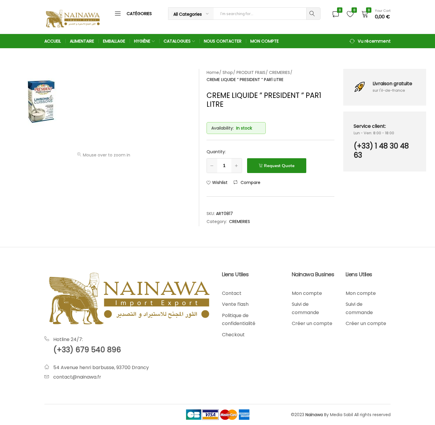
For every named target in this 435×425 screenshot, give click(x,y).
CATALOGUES (177, 41)
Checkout (233, 334)
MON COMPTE (264, 41)
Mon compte (307, 293)
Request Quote (279, 165)
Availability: (222, 128)
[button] (246, 182)
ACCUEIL (52, 41)
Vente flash (235, 304)
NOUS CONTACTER (222, 41)
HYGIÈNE (142, 41)
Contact (231, 293)
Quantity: (216, 152)
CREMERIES (239, 221)
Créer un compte (312, 323)
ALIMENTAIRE (82, 41)
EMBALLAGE (114, 41)
